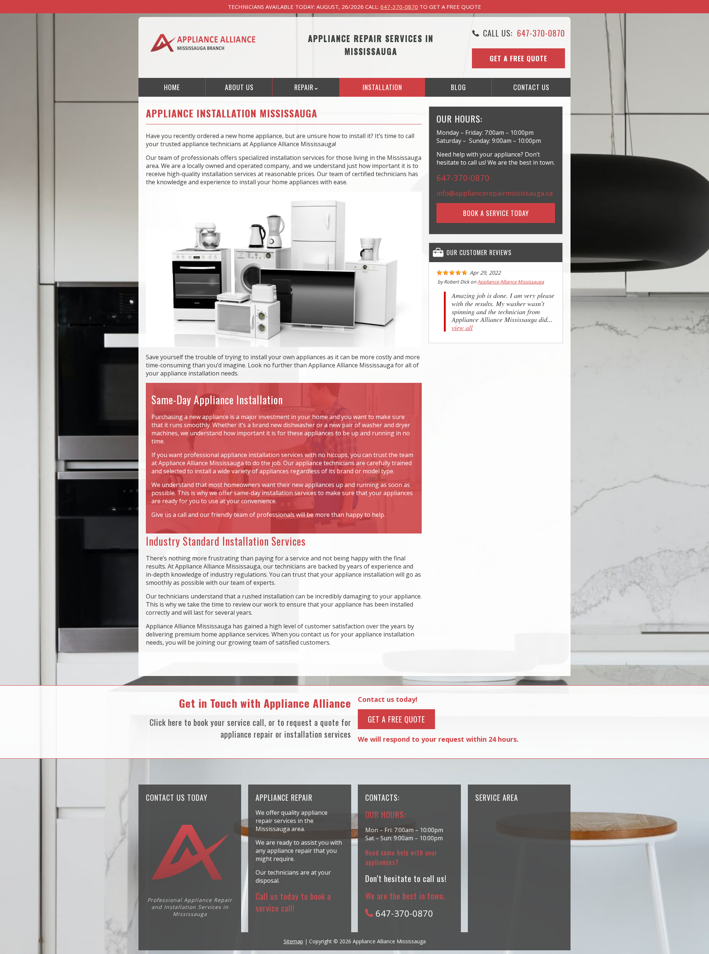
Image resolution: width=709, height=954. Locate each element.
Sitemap (293, 941)
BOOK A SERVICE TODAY (496, 213)
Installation (382, 87)
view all (462, 327)
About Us (239, 87)
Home (172, 87)
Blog (458, 87)
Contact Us (531, 87)
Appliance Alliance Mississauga (510, 281)
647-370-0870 (399, 6)
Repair (304, 87)
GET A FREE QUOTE (396, 719)
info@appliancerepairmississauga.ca (494, 193)
